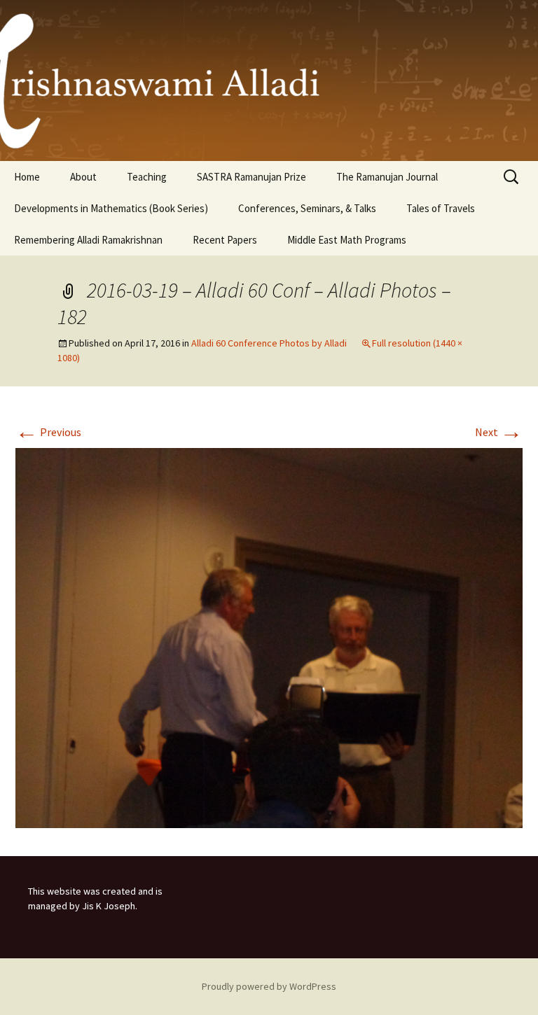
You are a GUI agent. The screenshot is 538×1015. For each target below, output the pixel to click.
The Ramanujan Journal (387, 176)
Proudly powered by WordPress (269, 986)
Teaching (147, 176)
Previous (48, 432)
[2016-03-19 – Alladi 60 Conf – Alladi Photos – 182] (269, 636)
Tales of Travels (440, 208)
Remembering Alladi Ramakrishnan (88, 239)
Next (499, 432)
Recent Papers (225, 239)
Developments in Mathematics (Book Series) (111, 208)
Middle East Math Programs (346, 239)
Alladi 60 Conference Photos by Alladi (269, 343)
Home (27, 176)
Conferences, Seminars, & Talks (307, 208)
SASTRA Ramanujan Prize (251, 176)
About (83, 176)
